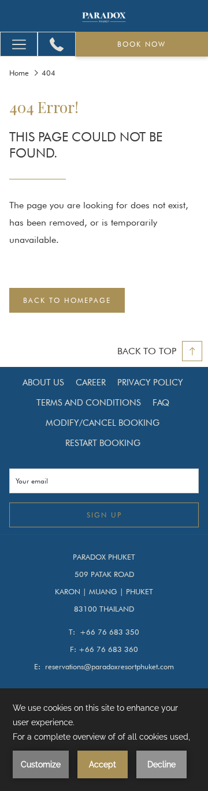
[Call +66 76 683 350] (57, 44)
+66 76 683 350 (109, 631)
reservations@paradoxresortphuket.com (109, 666)
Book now (141, 44)
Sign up (104, 515)
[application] (104, 739)
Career (91, 382)
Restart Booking (102, 443)
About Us (43, 382)
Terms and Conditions (88, 403)
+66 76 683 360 (108, 649)
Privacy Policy (150, 382)
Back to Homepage (67, 300)
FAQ (161, 403)
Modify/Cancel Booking (102, 423)
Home (19, 72)
